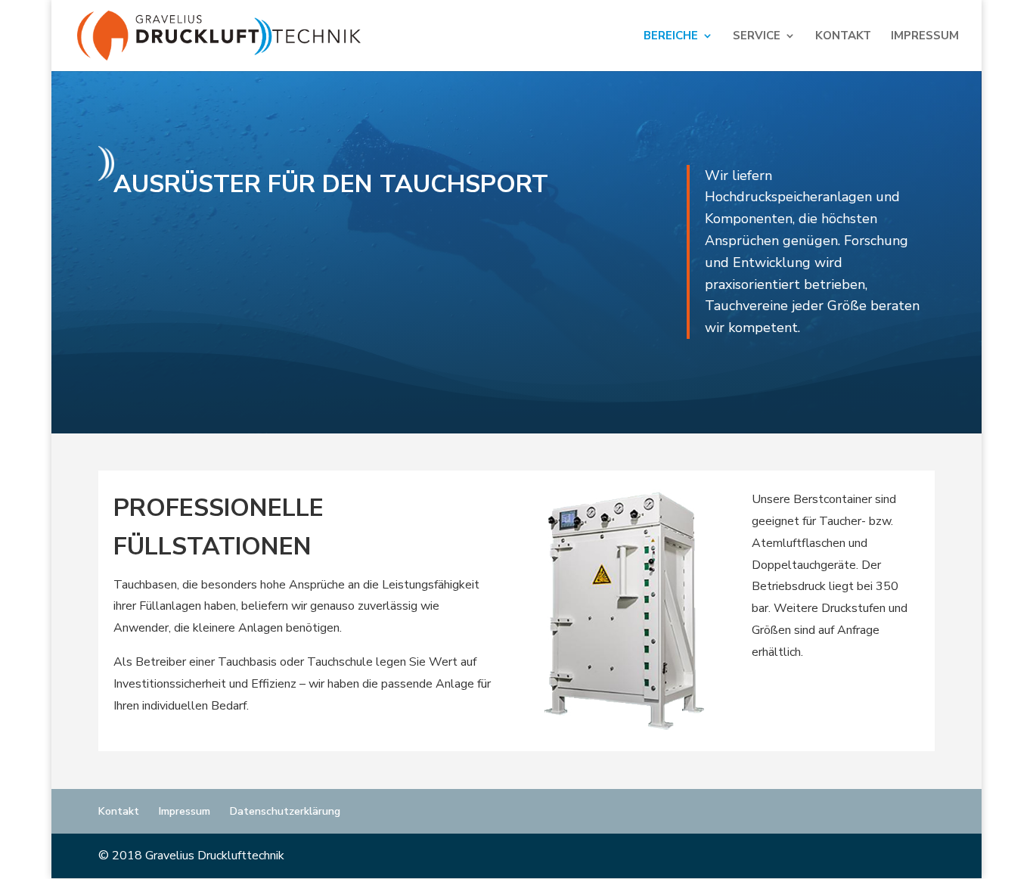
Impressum (925, 36)
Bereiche (671, 36)
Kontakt (843, 36)
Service (756, 36)
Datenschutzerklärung (285, 811)
